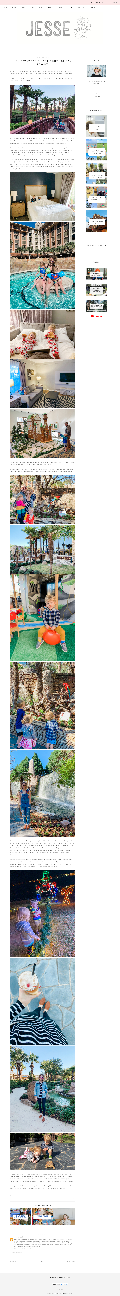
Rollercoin (17, 1237)
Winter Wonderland (45, 841)
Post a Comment (17, 1252)
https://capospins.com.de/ (64, 1239)
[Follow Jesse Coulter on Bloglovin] (60, 1285)
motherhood (40, 57)
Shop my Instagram (36, 7)
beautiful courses (32, 169)
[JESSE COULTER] (60, 31)
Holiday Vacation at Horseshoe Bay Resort (42, 63)
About (14, 7)
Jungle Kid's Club (65, 162)
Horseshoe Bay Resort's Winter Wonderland (32, 1179)
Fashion (69, 7)
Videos (23, 7)
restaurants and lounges (21, 166)
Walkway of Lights (49, 469)
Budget (50, 7)
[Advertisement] (96, 382)
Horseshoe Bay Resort (54, 71)
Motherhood (81, 7)
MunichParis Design (67, 1293)
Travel (93, 7)
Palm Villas (24, 148)
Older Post (71, 1261)
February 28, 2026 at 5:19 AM (22, 1249)
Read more (96, 87)
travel (47, 57)
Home (5, 7)
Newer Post (14, 1261)
